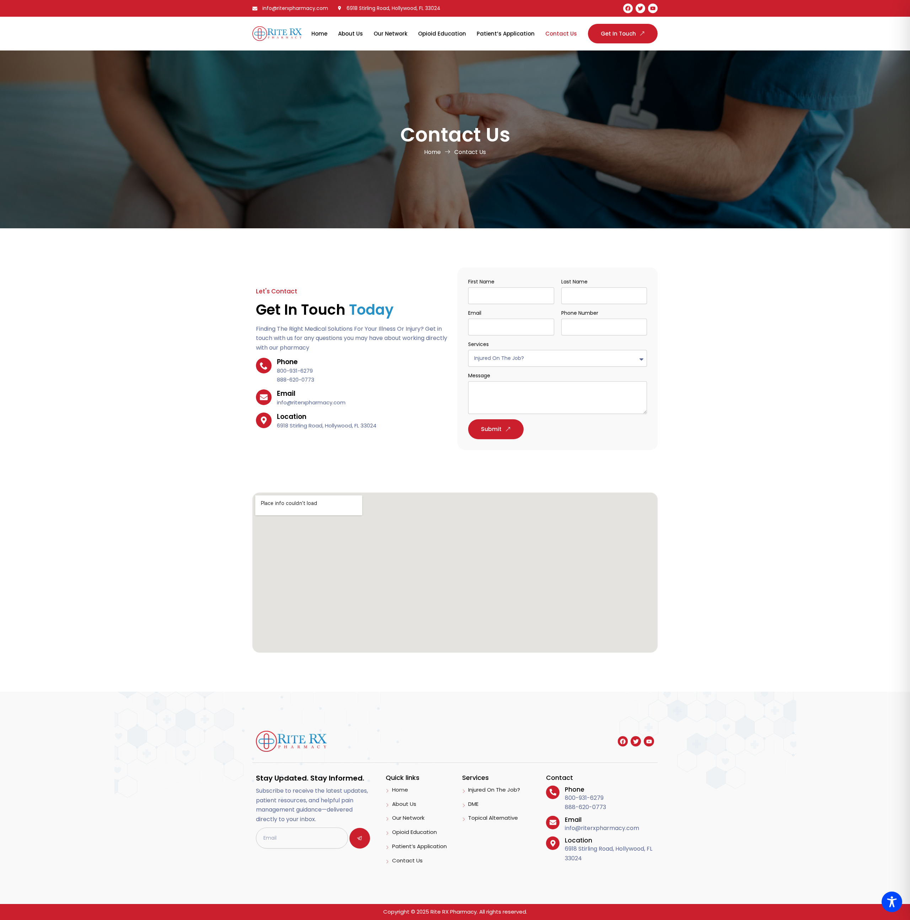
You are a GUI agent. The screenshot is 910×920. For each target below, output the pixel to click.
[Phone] (553, 792)
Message (479, 375)
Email (474, 313)
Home (319, 33)
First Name (481, 281)
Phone (574, 789)
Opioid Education (442, 33)
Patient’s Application (506, 33)
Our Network (390, 33)
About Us (350, 33)
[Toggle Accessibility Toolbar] (892, 902)
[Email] (553, 822)
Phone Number (579, 313)
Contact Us (561, 33)
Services (478, 344)
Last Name (574, 281)
